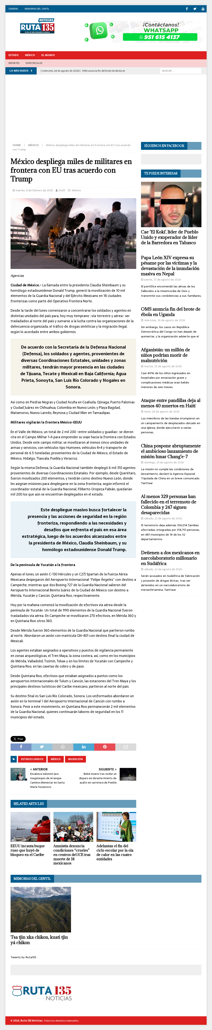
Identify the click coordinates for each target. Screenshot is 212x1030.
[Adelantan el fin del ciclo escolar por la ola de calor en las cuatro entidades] (116, 827)
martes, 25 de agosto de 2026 (163, 366)
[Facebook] (186, 8)
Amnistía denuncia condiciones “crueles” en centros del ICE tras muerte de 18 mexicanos (71, 854)
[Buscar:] (180, 70)
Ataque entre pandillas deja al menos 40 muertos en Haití (170, 403)
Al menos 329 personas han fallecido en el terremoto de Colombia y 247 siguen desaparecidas (168, 504)
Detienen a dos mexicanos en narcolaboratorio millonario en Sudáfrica (170, 558)
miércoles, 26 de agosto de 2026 (164, 320)
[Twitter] (195, 8)
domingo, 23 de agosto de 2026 (164, 462)
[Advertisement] (106, 111)
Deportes (14, 63)
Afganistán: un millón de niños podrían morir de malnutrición (165, 355)
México (30, 55)
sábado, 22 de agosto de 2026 (163, 518)
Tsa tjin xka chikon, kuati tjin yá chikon (39, 939)
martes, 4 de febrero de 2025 (34, 190)
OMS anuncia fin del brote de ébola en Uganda (170, 311)
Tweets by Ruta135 (23, 957)
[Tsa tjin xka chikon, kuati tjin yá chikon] (41, 909)
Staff (62, 190)
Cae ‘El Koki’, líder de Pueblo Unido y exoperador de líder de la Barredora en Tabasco (169, 237)
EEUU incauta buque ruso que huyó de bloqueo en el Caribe (28, 850)
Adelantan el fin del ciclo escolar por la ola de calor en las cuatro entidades (114, 852)
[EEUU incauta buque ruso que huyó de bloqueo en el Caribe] (30, 827)
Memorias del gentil (37, 9)
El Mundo (48, 55)
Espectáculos (34, 63)
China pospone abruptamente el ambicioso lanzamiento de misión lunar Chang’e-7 (171, 451)
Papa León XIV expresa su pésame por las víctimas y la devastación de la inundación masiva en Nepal (170, 266)
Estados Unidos (32, 759)
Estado (13, 55)
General (13, 9)
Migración (75, 759)
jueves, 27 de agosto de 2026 (162, 279)
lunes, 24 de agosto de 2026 (161, 411)
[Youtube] (203, 8)
